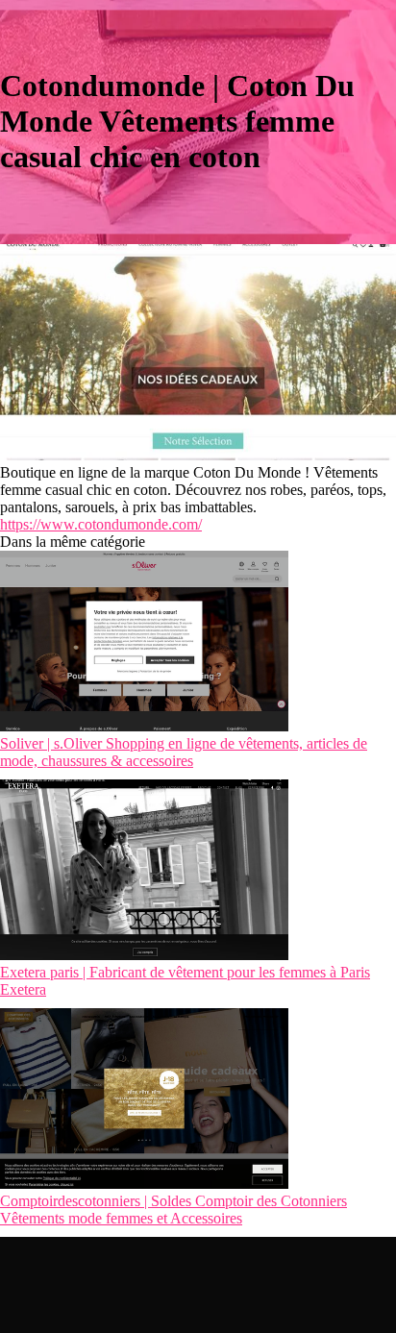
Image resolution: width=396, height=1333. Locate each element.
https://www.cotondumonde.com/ (101, 524)
